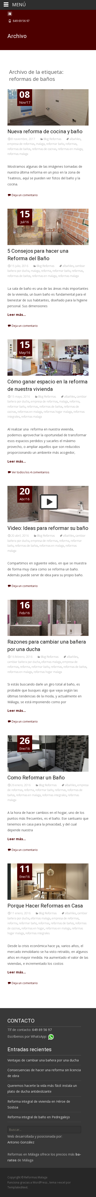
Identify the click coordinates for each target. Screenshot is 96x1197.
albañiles (75, 139)
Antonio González (20, 1142)
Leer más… (16, 314)
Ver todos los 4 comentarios (30, 472)
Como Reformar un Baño (36, 778)
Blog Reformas (52, 139)
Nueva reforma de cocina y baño (44, 131)
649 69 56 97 (42, 1029)
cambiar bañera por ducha (23, 662)
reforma (46, 271)
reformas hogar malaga (58, 412)
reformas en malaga (70, 149)
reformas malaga (17, 154)
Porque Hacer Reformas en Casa (45, 906)
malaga (40, 144)
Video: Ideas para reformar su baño (47, 528)
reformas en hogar (32, 928)
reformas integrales (54, 795)
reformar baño (55, 144)
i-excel (61, 1182)
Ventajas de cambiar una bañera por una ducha (43, 1060)
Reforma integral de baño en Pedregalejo (38, 1117)
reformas (71, 144)
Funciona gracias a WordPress (27, 1182)
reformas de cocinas (44, 149)
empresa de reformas (20, 144)
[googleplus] (9, 15)
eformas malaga (51, 662)
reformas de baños (19, 149)
